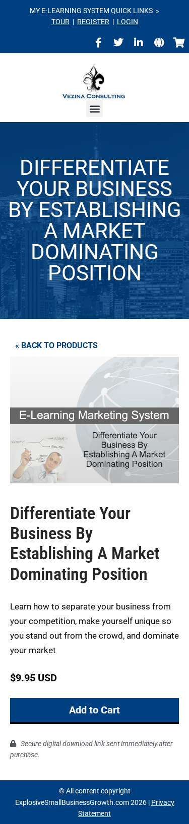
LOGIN (127, 22)
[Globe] (159, 43)
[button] (94, 108)
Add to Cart (94, 710)
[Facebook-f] (98, 43)
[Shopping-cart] (179, 43)
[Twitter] (118, 43)
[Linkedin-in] (139, 43)
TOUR (60, 22)
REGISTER (93, 22)
